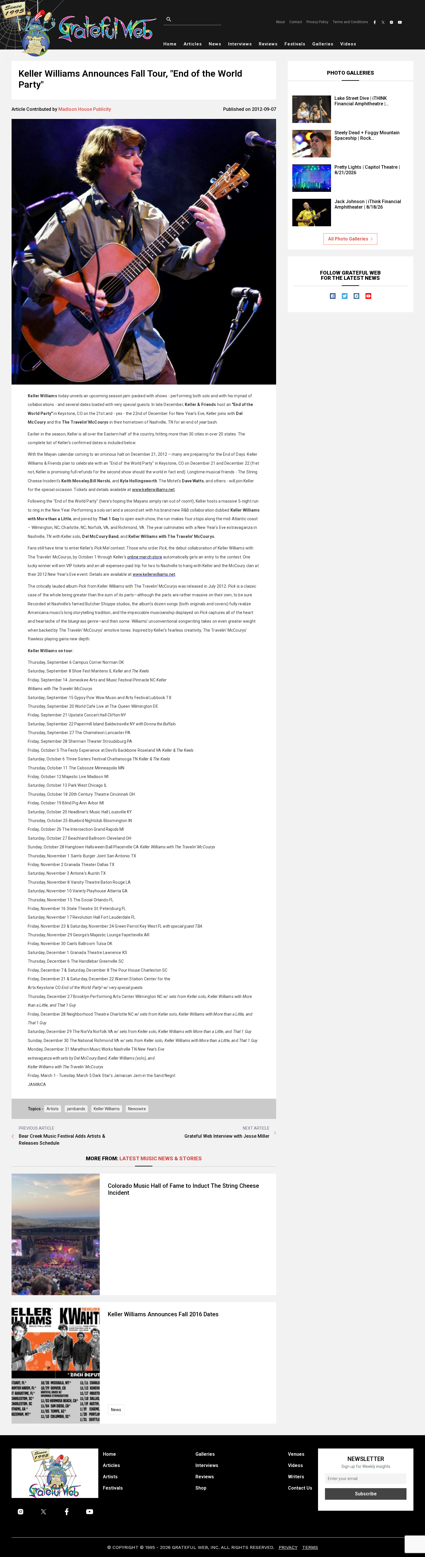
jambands (76, 1108)
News (215, 44)
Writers (296, 1476)
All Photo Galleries (348, 239)
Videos (348, 44)
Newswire (137, 1108)
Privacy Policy (317, 22)
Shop (200, 1488)
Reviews (268, 44)
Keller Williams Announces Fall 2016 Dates (163, 1314)
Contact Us (300, 1488)
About (280, 22)
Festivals (294, 44)
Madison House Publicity (84, 109)
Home (170, 44)
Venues (296, 1454)
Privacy (288, 1547)
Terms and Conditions (350, 22)
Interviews (240, 44)
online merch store (144, 557)
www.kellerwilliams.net (153, 489)
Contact (295, 22)
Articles (193, 44)
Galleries (322, 44)
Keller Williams (107, 1108)
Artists (53, 1108)
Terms (310, 1547)
